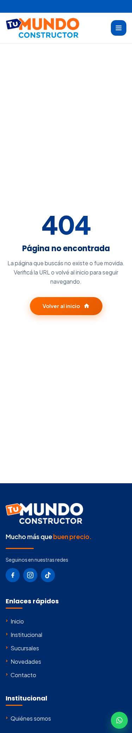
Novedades (23, 661)
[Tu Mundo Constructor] (42, 28)
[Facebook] (13, 575)
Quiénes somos (28, 718)
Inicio (15, 621)
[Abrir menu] (118, 28)
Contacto (21, 675)
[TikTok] (48, 575)
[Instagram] (30, 575)
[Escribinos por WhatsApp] (119, 720)
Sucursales (22, 648)
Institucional (24, 634)
